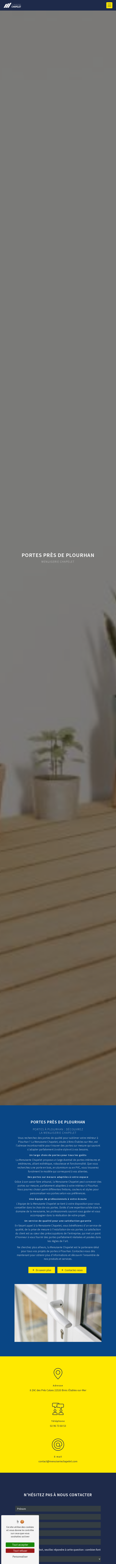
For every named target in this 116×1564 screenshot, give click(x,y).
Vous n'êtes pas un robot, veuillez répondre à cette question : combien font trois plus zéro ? (58, 1551)
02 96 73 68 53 (58, 1425)
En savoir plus (43, 1270)
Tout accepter (20, 1544)
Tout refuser (20, 1550)
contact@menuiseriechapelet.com (58, 1461)
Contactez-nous (74, 1270)
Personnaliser (20, 1556)
